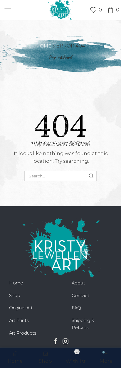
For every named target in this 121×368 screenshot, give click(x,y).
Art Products (22, 333)
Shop (14, 295)
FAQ (76, 308)
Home (43, 46)
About (78, 283)
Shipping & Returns (83, 324)
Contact (80, 295)
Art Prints (18, 320)
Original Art (21, 308)
